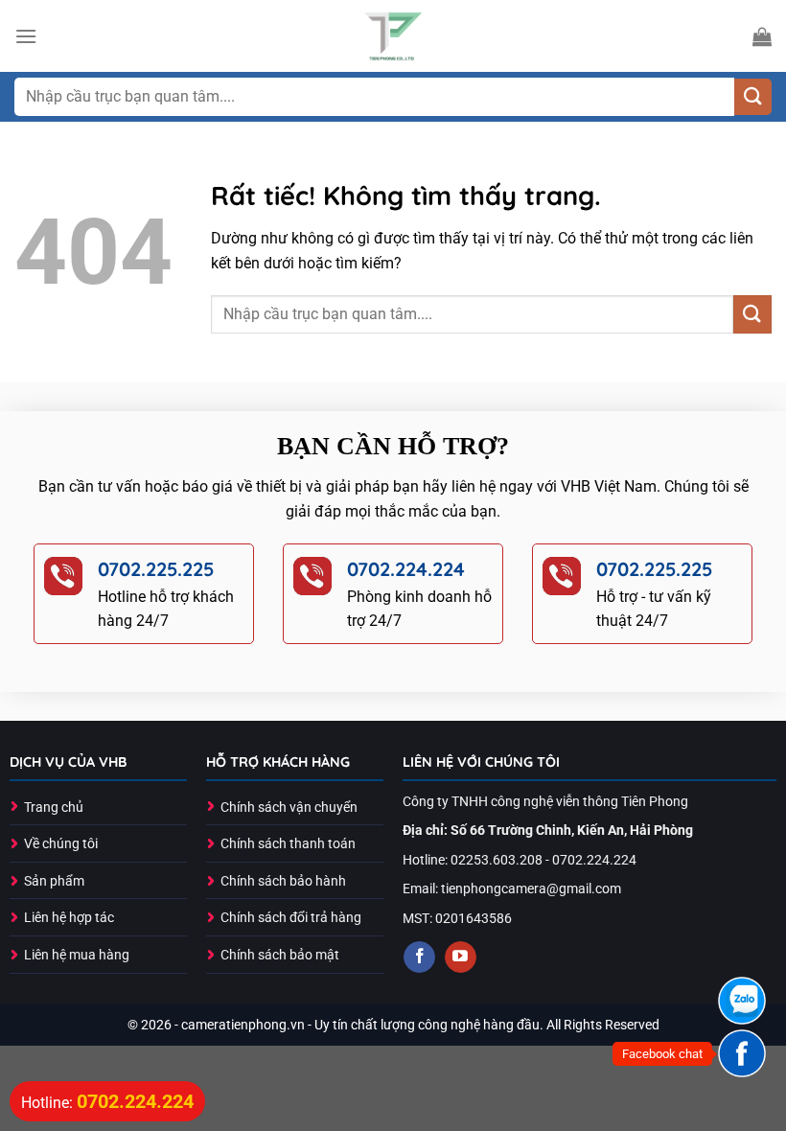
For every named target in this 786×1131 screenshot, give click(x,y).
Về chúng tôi (61, 844)
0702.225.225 (156, 569)
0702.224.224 (406, 569)
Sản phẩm (54, 881)
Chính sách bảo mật (279, 955)
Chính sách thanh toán (288, 844)
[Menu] (25, 35)
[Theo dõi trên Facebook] (419, 957)
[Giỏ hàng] (762, 36)
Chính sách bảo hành (283, 881)
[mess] (742, 1053)
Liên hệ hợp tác (69, 918)
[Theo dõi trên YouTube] (460, 957)
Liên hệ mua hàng (76, 955)
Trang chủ (53, 807)
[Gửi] (753, 97)
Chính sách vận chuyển (289, 807)
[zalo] (742, 1001)
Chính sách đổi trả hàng (290, 918)
